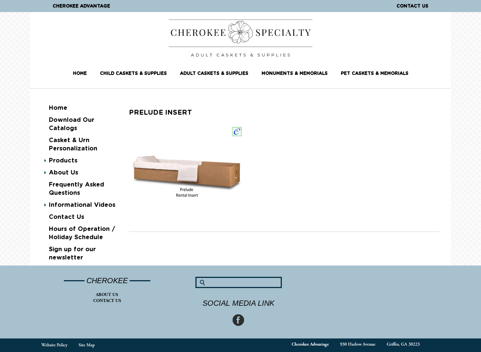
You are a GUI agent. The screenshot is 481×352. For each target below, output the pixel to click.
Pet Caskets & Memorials (374, 73)
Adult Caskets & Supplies (214, 73)
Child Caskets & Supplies (133, 73)
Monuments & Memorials (295, 73)
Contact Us (412, 6)
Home (80, 73)
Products (63, 161)
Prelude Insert (160, 112)
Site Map (87, 345)
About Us (107, 294)
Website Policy (54, 345)
